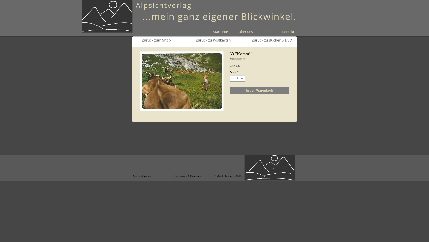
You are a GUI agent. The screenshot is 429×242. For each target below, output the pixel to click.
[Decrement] (232, 78)
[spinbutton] (237, 78)
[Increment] (242, 78)
